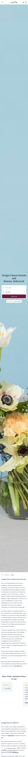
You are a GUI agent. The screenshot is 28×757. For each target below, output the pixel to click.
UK (2, 575)
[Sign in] (23, 2)
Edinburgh (11, 735)
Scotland (6, 575)
